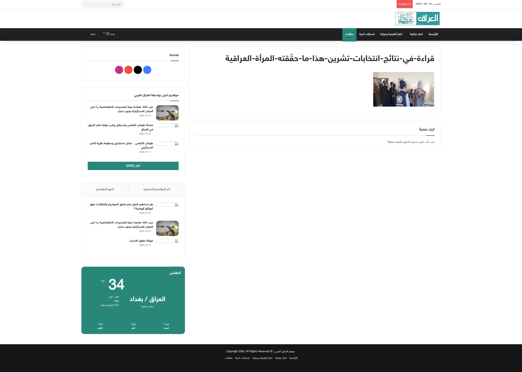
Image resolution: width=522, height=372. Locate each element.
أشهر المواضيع (105, 189)
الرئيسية (433, 34)
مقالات (349, 34)
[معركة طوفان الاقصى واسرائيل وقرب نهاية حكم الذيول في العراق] (167, 131)
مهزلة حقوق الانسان (141, 241)
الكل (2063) (133, 166)
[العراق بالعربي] (418, 18)
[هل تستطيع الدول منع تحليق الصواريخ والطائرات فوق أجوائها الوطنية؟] (167, 210)
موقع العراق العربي (284, 351)
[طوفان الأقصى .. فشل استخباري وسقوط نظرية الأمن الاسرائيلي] (167, 149)
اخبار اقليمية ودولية (391, 34)
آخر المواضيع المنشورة (157, 189)
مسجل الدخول (410, 142)
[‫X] (138, 70)
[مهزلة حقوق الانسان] (167, 246)
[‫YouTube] (128, 70)
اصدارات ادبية (367, 34)
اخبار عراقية (416, 34)
